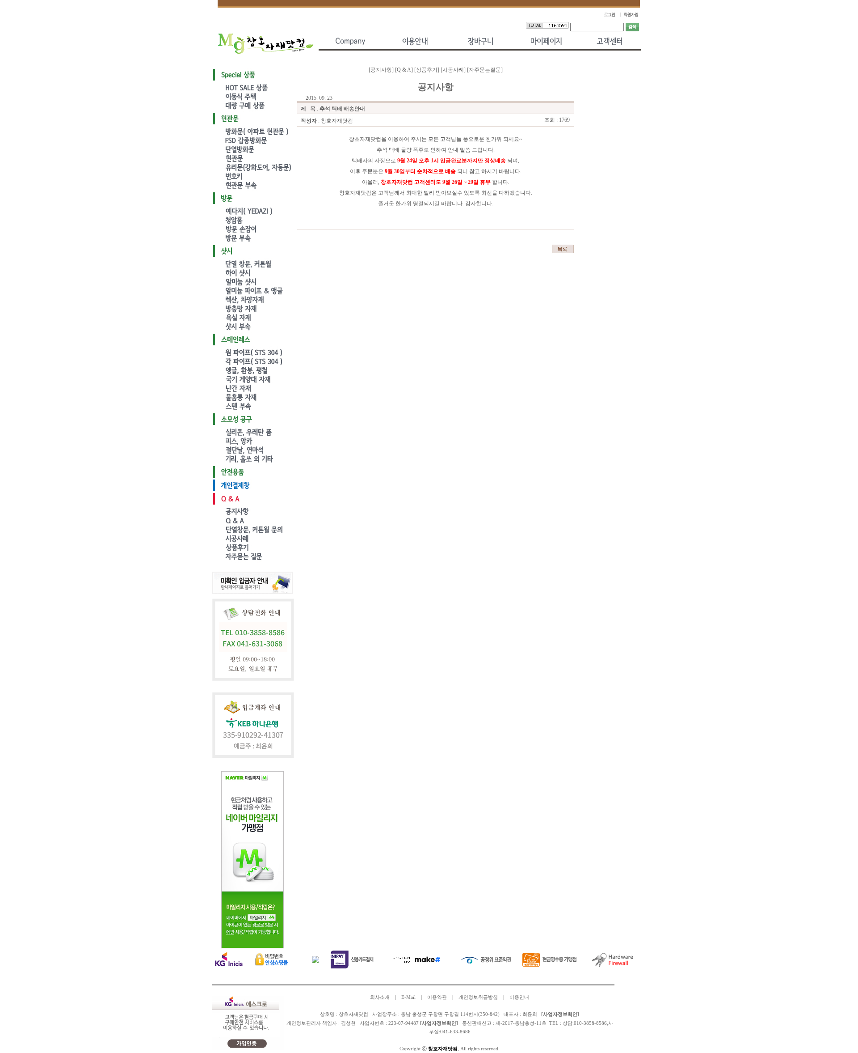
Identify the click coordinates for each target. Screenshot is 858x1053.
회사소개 (380, 997)
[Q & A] (404, 70)
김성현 (348, 1023)
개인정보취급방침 (478, 997)
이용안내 (519, 997)
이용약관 (437, 997)
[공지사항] (381, 70)
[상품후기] (426, 70)
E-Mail (408, 997)
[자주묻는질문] (485, 70)
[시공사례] (453, 70)
